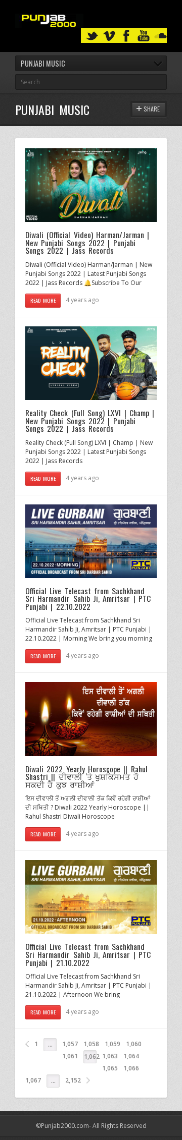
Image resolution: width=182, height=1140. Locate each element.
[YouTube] (144, 36)
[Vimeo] (109, 36)
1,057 (70, 1044)
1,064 (131, 1056)
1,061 (70, 1056)
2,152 (73, 1080)
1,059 (112, 1044)
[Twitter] (92, 36)
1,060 (134, 1044)
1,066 (131, 1068)
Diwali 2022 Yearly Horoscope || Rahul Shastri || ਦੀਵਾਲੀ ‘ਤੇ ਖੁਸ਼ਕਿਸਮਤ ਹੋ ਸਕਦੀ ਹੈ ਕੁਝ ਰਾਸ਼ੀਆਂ (86, 776)
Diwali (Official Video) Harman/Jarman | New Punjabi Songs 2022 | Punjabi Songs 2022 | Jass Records (87, 242)
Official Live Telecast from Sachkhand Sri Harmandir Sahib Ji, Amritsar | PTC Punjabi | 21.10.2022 (88, 954)
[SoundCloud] (161, 36)
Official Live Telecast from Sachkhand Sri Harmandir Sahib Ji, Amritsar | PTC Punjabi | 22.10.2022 (88, 598)
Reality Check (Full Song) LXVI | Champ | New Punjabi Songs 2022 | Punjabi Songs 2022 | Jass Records (89, 420)
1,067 (33, 1080)
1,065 (110, 1068)
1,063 (110, 1056)
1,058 (91, 1044)
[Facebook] (126, 36)
